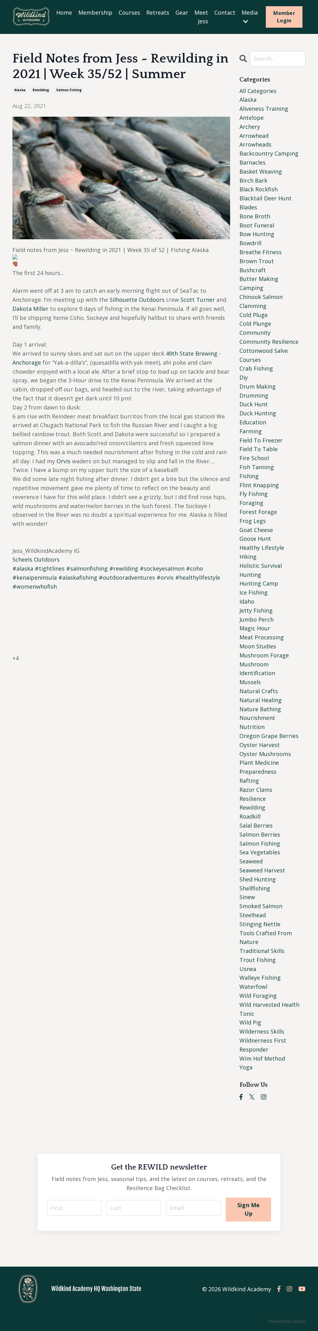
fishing (249, 476)
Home (64, 12)
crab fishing (256, 368)
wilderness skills (261, 1031)
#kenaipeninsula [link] (34, 577)
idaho (246, 601)
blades (248, 207)
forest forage (258, 512)
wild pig (250, 1022)
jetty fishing (256, 610)
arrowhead (254, 135)
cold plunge (255, 323)
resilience (252, 798)
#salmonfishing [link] (87, 568)
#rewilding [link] (123, 568)
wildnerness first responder (262, 1045)
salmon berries (259, 834)
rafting (249, 780)
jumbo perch (256, 619)
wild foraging (258, 995)
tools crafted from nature (265, 937)
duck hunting (257, 413)
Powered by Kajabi (287, 1321)
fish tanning (256, 467)
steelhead (252, 915)
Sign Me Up (248, 1209)
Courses (129, 12)
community (254, 332)
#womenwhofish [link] (34, 586)
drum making (257, 386)
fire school (254, 458)
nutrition (252, 727)
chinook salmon (261, 297)
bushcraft (252, 270)
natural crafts (258, 691)
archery (249, 126)
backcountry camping (268, 153)
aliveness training (263, 108)
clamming (252, 306)
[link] (137, 299)
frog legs (252, 521)
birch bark (253, 180)
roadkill (250, 816)
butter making (258, 279)
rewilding (41, 90)
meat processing (261, 637)
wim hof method (262, 1058)
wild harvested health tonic (269, 1009)
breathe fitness (260, 252)
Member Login (284, 17)
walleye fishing (260, 977)
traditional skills (261, 951)
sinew (247, 897)
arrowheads (255, 144)
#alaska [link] (22, 568)
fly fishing (253, 493)
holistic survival (260, 565)
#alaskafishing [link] (77, 577)
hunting (250, 574)
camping (251, 288)
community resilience (268, 341)
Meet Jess (201, 17)
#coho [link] (194, 568)
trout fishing (257, 960)
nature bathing (260, 709)
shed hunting (257, 879)
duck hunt (253, 404)
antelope (251, 117)
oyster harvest (259, 745)
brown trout (256, 261)
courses (250, 359)
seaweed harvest (262, 870)
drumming (253, 395)
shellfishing (254, 888)
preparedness (257, 771)
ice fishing (253, 592)
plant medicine (259, 762)
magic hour (254, 628)
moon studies (257, 646)
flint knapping (259, 485)
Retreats (157, 12)
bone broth (254, 216)
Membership (95, 12)
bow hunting (256, 234)
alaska (19, 90)
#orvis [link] (165, 577)
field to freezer (261, 440)
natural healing (260, 700)
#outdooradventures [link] (127, 577)
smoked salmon (260, 906)
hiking (248, 556)
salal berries (256, 825)
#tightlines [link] (50, 568)
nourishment (257, 718)
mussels (250, 682)
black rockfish (258, 189)
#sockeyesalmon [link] (162, 568)
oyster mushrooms (265, 754)
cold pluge (253, 315)
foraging (251, 503)
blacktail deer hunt (265, 198)
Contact (224, 12)
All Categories (257, 91)
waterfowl (253, 986)
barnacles (252, 162)
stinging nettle (259, 924)
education (252, 422)
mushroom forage (264, 655)
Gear (181, 12)
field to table (258, 449)
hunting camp (258, 583)
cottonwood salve (263, 350)
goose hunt (255, 538)
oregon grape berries (268, 736)
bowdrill (250, 243)
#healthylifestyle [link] (197, 577)
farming (250, 431)
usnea (247, 969)
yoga (245, 1067)
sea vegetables (259, 852)
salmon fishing (69, 90)
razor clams (255, 789)
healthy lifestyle (261, 547)
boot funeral (256, 225)
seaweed (251, 861)
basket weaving (260, 171)
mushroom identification (257, 669)
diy (243, 377)
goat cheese (256, 530)
